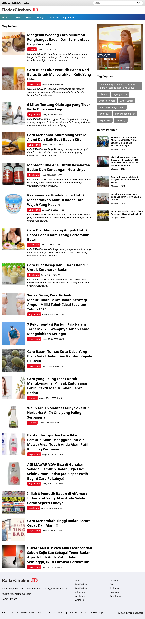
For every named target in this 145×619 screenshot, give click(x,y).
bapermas (104, 120)
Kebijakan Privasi (47, 612)
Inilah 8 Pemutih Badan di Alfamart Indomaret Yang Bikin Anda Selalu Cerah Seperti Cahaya (57, 498)
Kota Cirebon (80, 584)
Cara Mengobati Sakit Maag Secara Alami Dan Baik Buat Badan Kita (56, 137)
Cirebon (32, 398)
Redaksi (6, 612)
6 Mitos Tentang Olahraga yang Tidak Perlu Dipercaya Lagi (59, 106)
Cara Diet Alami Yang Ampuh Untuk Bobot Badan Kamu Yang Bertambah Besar (58, 235)
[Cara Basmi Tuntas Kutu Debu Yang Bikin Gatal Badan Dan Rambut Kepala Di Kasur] (13, 360)
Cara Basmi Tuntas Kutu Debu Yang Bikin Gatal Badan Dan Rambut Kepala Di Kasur (59, 356)
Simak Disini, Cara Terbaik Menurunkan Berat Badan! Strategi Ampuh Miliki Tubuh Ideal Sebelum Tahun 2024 (57, 302)
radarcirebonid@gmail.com (16, 593)
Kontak (78, 612)
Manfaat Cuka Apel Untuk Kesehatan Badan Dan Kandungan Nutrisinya (58, 167)
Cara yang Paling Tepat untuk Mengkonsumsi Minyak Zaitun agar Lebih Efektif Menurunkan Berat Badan (57, 385)
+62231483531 (9, 599)
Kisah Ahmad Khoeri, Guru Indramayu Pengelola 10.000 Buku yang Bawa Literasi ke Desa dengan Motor (124, 161)
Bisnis (29, 17)
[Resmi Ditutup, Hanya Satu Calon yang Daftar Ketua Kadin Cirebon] (103, 198)
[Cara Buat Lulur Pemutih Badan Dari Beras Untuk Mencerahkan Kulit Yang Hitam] (13, 78)
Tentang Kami (65, 612)
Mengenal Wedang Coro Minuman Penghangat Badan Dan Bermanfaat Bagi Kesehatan (58, 39)
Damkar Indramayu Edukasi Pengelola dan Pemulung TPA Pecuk (125, 180)
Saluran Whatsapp (94, 612)
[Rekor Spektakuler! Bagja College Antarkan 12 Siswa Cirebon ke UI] (103, 215)
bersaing (120, 120)
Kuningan (79, 599)
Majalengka (80, 596)
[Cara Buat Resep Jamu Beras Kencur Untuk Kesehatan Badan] (13, 274)
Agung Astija (120, 94)
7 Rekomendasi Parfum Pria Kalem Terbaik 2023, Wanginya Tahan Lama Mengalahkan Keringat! (58, 329)
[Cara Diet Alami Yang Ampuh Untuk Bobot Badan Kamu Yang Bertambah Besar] (13, 239)
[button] (5, 17)
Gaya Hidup (68, 17)
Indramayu (79, 592)
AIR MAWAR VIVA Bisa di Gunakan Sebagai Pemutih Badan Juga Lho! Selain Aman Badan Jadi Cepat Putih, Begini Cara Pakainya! (58, 471)
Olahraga (40, 17)
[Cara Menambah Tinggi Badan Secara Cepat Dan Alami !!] (13, 529)
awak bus (104, 113)
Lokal (4, 17)
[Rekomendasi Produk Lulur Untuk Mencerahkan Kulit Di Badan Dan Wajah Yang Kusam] (13, 204)
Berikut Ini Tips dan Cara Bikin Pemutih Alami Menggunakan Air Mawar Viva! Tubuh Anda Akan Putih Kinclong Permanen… (58, 442)
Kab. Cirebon (80, 588)
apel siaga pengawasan (111, 107)
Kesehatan (53, 17)
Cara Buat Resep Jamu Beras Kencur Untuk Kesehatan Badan (57, 267)
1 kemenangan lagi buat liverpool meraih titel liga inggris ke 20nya (117, 86)
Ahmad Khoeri (107, 100)
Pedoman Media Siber (24, 612)
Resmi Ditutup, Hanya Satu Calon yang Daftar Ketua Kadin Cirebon (126, 197)
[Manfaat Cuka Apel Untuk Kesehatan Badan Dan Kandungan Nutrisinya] (13, 174)
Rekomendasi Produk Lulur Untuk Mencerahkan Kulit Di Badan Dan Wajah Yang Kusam (56, 200)
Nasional (17, 17)
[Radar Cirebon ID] (20, 10)
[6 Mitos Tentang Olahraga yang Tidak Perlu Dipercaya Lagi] (13, 113)
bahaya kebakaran (125, 113)
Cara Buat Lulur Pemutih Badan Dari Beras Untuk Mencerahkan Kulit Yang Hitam (59, 74)
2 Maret (103, 94)
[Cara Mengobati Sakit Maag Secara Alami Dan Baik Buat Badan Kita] (13, 143)
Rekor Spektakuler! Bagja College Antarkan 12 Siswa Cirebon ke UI (127, 212)
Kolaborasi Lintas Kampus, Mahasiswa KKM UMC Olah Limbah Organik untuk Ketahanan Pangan (124, 141)
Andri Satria (126, 100)
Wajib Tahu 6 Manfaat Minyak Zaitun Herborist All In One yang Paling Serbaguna (58, 413)
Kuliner (32, 49)
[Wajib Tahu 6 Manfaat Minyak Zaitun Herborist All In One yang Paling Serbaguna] (13, 417)
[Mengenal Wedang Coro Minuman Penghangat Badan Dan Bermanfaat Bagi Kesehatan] (13, 43)
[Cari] (138, 3)
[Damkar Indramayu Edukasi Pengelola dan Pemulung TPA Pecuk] (103, 181)
